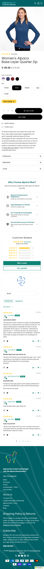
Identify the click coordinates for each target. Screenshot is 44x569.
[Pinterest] (25, 556)
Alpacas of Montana (16, 551)
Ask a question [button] (22, 268)
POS (25, 551)
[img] (7, 312)
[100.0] (21, 280)
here (22, 523)
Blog (4, 508)
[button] (13, 248)
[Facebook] (19, 556)
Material (6, 162)
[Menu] (41, 3)
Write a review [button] (22, 263)
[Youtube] (22, 556)
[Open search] (35, 3)
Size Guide (8, 101)
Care (5, 169)
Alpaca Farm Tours (10, 503)
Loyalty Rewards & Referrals (13, 501)
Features (7, 156)
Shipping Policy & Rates (12, 525)
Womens (6, 482)
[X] (16, 556)
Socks (5, 485)
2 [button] (19, 441)
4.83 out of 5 (27, 242)
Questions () (19, 301)
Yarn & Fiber (7, 490)
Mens (5, 480)
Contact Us (7, 498)
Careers (6, 505)
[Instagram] (28, 556)
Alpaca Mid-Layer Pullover (11, 148)
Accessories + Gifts (10, 487)
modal (25, 134)
